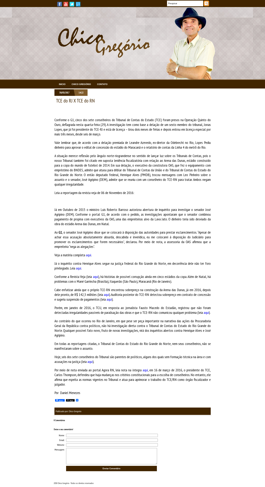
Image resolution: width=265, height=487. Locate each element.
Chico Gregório (81, 84)
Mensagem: (60, 449)
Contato (102, 84)
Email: (62, 440)
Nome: (62, 435)
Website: (61, 444)
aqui (88, 255)
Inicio (62, 84)
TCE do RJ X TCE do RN (75, 100)
